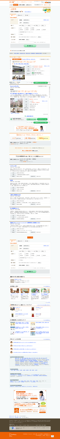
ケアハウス (24, 375)
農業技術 (45, 425)
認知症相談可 (12, 381)
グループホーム (20, 375)
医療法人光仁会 (32, 109)
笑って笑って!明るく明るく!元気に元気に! (21, 63)
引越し (14, 425)
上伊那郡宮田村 (22, 361)
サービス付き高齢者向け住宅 (35, 374)
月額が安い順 (28, 53)
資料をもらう (32, 119)
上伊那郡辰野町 (30, 360)
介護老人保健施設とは (28, 11)
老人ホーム (17, 425)
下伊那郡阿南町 (36, 361)
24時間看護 (22, 381)
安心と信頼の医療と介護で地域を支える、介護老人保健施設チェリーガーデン (24, 93)
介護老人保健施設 (35, 375)
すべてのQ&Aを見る (47, 339)
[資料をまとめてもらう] (10, 69)
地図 (27, 15)
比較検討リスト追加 (45, 59)
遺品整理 (37, 425)
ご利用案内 (46, 1)
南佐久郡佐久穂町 (22, 359)
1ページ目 (30, 237)
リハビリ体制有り (33, 381)
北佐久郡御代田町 (33, 359)
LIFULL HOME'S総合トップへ (37, 1)
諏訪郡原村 (26, 360)
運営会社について (48, 435)
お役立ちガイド (28, 4)
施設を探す (16, 4)
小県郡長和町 (47, 359)
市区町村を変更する (26, 22)
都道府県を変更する (26, 245)
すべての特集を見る (47, 286)
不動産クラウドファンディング (31, 425)
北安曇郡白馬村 (17, 364)
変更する (27, 39)
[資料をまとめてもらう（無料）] (50, 103)
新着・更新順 (16, 53)
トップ (11, 4)
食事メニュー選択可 (17, 381)
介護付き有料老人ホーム (13, 374)
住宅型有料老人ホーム (21, 374)
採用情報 (44, 435)
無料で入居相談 (22, 4)
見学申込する (43, 119)
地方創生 (20, 425)
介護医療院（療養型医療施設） (43, 375)
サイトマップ (49, 1)
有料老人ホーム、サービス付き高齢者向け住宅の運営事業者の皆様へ (29, 404)
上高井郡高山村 (36, 364)
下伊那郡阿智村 (41, 361)
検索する (31, 45)
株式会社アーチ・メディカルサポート (27, 386)
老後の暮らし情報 (41, 425)
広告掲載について (42, 1)
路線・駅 (20, 15)
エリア (13, 15)
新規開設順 (33, 53)
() (29, 257)
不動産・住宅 (11, 425)
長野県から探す (46, 245)
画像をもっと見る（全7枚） (17, 80)
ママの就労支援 (24, 425)
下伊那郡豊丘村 (46, 362)
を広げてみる (16, 138)
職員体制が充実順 (39, 53)
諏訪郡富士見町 (22, 360)
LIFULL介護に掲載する (39, 435)
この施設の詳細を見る (29, 116)
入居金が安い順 (22, 53)
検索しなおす (30, 150)
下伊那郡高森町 (31, 361)
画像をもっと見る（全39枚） (15, 113)
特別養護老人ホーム (30, 375)
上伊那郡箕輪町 (35, 360)
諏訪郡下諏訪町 (17, 360)
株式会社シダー (12, 386)
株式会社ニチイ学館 (18, 386)
